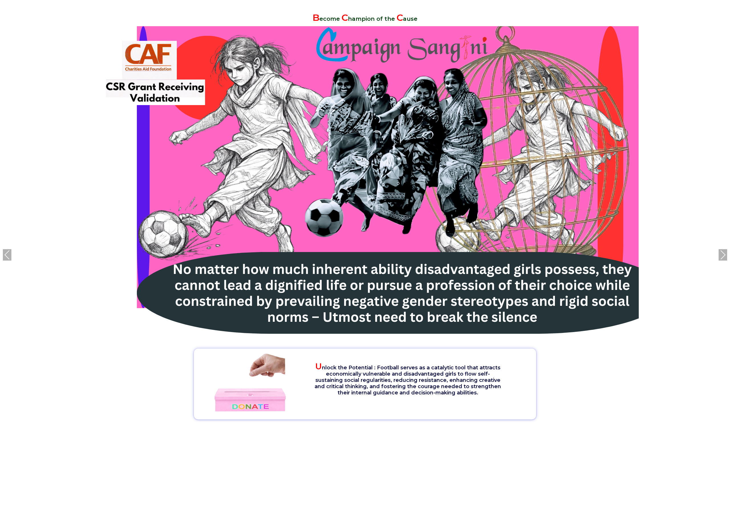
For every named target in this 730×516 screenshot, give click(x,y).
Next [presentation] (723, 254)
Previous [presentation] (7, 254)
